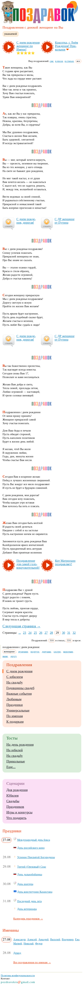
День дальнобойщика (29, 874)
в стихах (69, 61)
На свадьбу (14, 682)
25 (35, 632)
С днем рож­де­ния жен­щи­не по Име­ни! (28, 46)
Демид (17, 952)
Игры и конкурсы (19, 812)
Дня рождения (17, 790)
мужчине (23, 651)
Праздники (14, 705)
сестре (57, 651)
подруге (34, 651)
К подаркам (15, 721)
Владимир (68, 939)
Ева (77, 939)
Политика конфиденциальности (18, 975)
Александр (19, 939)
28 (51, 632)
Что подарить (16, 818)
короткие (68, 651)
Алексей (32, 939)
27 (46, 632)
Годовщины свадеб (20, 688)
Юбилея (12, 795)
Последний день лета (29, 901)
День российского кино (31, 847)
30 (63, 632)
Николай (29, 943)
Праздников (15, 807)
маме (5, 656)
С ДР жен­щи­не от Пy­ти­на (65, 220)
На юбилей (14, 750)
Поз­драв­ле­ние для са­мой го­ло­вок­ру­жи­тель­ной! (28, 564)
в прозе (59, 61)
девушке (46, 651)
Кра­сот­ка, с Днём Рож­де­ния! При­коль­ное (66, 46)
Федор (38, 943)
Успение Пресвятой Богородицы (36, 857)
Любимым (13, 699)
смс (52, 61)
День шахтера (25, 884)
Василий (55, 939)
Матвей (17, 943)
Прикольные (15, 761)
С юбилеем (14, 677)
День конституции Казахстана (34, 891)
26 (40, 632)
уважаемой (10, 33)
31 (68, 632)
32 (74, 632)
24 (29, 632)
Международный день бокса (33, 839)
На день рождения (20, 744)
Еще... (11, 767)
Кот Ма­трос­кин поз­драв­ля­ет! (65, 562)
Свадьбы (12, 801)
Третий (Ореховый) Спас (31, 866)
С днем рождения (19, 671)
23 (24, 632)
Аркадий (43, 939)
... (20, 632)
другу (13, 656)
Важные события (19, 693)
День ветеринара (27, 908)
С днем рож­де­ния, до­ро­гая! (26, 220)
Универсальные (18, 710)
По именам (14, 716)
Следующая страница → (22, 626)
